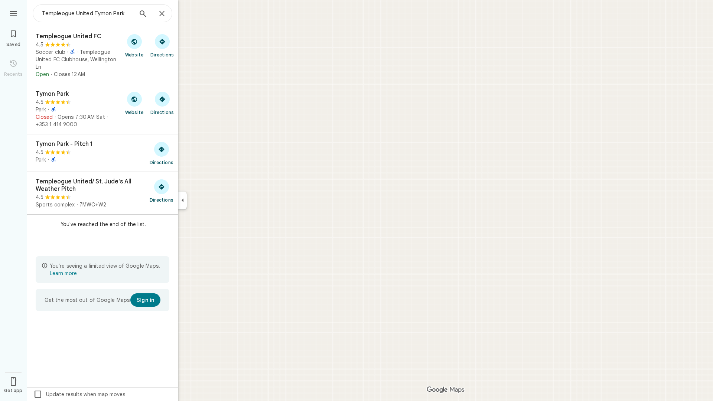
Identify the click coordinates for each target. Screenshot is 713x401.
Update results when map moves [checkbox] (79, 394)
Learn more (63, 273)
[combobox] (87, 13)
